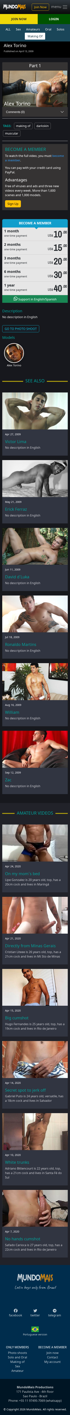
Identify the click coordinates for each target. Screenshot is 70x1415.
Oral (48, 29)
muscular (11, 133)
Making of (17, 1362)
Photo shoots (17, 1353)
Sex (18, 29)
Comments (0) (15, 112)
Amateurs (33, 29)
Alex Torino (14, 365)
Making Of (35, 36)
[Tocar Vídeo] (35, 89)
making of (23, 126)
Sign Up (12, 204)
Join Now (40, 7)
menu (56, 6)
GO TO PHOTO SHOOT (21, 329)
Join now (52, 1353)
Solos (60, 29)
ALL (8, 29)
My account (52, 1362)
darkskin (42, 126)
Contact (52, 1357)
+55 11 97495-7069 (32, 1401)
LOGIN (54, 19)
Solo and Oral (17, 1357)
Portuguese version (35, 1334)
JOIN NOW (19, 19)
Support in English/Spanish (37, 299)
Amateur (17, 1371)
